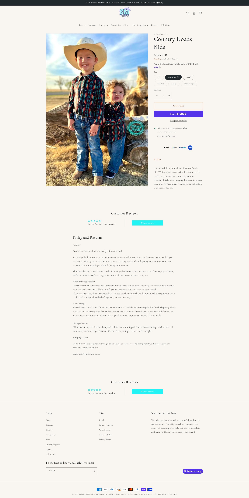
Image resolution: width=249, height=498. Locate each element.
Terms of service (146, 494)
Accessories (51, 435)
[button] (82, 25)
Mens (48, 439)
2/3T (160, 78)
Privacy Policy (105, 439)
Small (188, 77)
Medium (162, 84)
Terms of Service (106, 425)
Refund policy (105, 430)
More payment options (178, 121)
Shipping (157, 59)
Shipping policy (160, 494)
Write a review (147, 223)
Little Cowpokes (53, 444)
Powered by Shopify (106, 494)
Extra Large (190, 84)
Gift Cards (50, 454)
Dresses (49, 449)
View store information (167, 136)
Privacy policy (133, 494)
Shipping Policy (105, 435)
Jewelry (49, 430)
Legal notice (173, 494)
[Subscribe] (94, 470)
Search (101, 420)
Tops (48, 420)
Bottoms (49, 425)
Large (175, 84)
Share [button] (158, 159)
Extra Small (173, 77)
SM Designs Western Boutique (88, 494)
